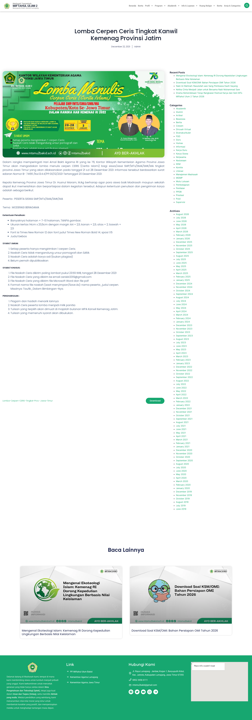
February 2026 (183, 235)
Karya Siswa (182, 153)
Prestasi (180, 195)
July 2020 (181, 467)
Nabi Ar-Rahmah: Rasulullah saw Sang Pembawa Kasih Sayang (207, 86)
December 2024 (184, 283)
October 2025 (183, 249)
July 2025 (181, 259)
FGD (178, 136)
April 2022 (181, 394)
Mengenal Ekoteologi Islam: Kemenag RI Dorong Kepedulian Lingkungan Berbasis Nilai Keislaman (66, 632)
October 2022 (183, 373)
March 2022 (182, 398)
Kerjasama (181, 157)
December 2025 (184, 242)
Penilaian (180, 188)
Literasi (179, 171)
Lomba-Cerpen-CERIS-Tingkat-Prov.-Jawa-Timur (28, 400)
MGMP (179, 177)
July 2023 (181, 342)
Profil (147, 6)
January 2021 (182, 446)
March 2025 (182, 273)
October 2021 (183, 415)
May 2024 (181, 308)
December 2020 (184, 450)
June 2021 (181, 429)
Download (155, 400)
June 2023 (181, 346)
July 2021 (181, 425)
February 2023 (183, 359)
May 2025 (181, 266)
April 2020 (181, 477)
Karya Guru (181, 150)
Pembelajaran (182, 184)
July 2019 (181, 505)
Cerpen (179, 125)
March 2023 (182, 356)
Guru (178, 139)
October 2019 (183, 498)
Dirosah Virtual (183, 129)
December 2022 (184, 366)
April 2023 (181, 353)
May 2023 (181, 349)
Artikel (179, 115)
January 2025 (183, 280)
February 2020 (183, 484)
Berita (140, 6)
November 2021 (184, 412)
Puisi (178, 198)
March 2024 (182, 314)
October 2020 (183, 457)
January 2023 (183, 363)
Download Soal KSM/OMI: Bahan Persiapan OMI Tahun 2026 (206, 82)
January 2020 (183, 488)
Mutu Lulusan (182, 181)
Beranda (132, 6)
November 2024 (184, 287)
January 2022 (183, 405)
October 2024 (183, 290)
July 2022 (181, 384)
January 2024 (183, 321)
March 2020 (182, 481)
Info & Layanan (188, 6)
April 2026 (181, 228)
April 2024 (181, 311)
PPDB (179, 191)
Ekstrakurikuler (183, 132)
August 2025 (182, 256)
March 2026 (182, 231)
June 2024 (181, 304)
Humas (179, 143)
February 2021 (183, 443)
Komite (179, 167)
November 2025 (184, 245)
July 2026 (181, 217)
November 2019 (184, 495)
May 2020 (181, 474)
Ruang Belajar (206, 6)
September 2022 (184, 377)
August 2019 (182, 502)
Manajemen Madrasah (187, 174)
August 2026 (182, 214)
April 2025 (181, 269)
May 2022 (181, 391)
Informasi (180, 146)
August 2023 (182, 339)
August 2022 (182, 380)
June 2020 (181, 471)
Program (158, 6)
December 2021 (184, 408)
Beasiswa (180, 119)
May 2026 (181, 224)
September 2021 (184, 418)
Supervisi (180, 202)
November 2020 (184, 453)
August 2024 (182, 297)
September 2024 (184, 294)
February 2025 (183, 276)
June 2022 (181, 387)
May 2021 (181, 432)
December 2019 (184, 491)
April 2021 (181, 436)
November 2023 (184, 328)
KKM (178, 164)
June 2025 (181, 263)
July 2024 (181, 301)
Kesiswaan (181, 160)
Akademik (172, 6)
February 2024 (183, 318)
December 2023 (184, 325)
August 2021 (182, 422)
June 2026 (181, 221)
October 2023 (183, 332)
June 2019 (181, 509)
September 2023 (184, 335)
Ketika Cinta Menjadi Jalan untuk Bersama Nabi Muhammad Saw (208, 89)
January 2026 (183, 238)
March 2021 (182, 439)
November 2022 (184, 370)
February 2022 (183, 401)
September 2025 (184, 252)
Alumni (179, 112)
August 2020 (182, 464)
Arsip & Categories (232, 6)
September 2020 (184, 460)
